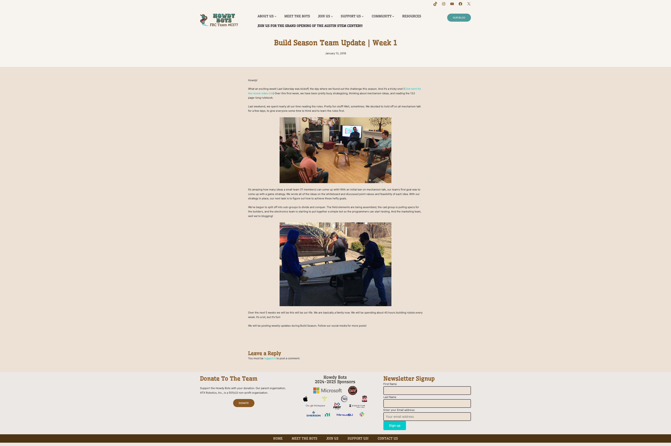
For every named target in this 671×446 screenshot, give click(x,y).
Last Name (389, 397)
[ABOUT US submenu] (275, 16)
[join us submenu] (332, 16)
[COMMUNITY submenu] (393, 16)
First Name (390, 384)
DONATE (244, 402)
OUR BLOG (459, 17)
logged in (270, 358)
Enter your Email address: (399, 410)
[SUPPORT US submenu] (363, 16)
